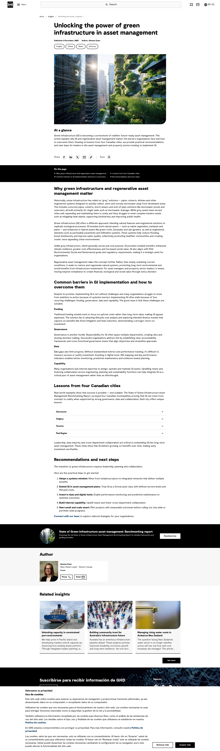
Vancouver (61, 412)
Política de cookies (35, 723)
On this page (60, 169)
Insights (51, 16)
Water (80, 46)
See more (171, 660)
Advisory (92, 46)
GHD (10, 5)
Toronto (60, 426)
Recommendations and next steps (126, 177)
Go (178, 5)
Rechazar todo (163, 745)
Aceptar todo (185, 745)
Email (78, 577)
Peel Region (61, 433)
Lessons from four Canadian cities (125, 173)
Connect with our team (66, 516)
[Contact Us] (198, 5)
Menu (24, 5)
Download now (170, 536)
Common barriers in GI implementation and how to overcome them (82, 177)
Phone (64, 577)
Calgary (59, 419)
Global (70, 46)
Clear (172, 5)
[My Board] (191, 5)
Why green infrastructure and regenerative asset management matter (82, 173)
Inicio (42, 16)
